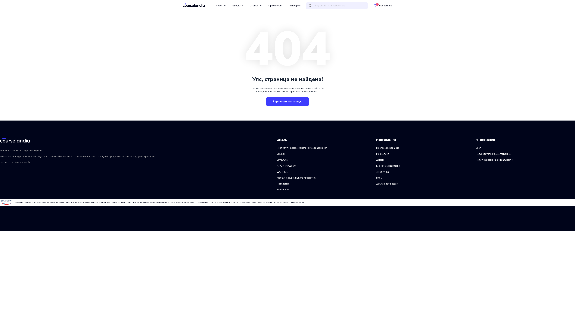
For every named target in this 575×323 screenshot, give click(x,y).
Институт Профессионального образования (302, 148)
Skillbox (281, 154)
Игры (379, 177)
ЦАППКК (282, 171)
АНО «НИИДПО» (286, 165)
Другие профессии (387, 183)
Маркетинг (382, 154)
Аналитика (382, 171)
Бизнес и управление (388, 165)
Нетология (283, 183)
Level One (282, 160)
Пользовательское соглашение (493, 154)
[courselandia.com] (194, 5)
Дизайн (380, 160)
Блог (478, 148)
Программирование (387, 148)
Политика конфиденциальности (494, 160)
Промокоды (275, 5)
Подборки (295, 5)
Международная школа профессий (296, 177)
